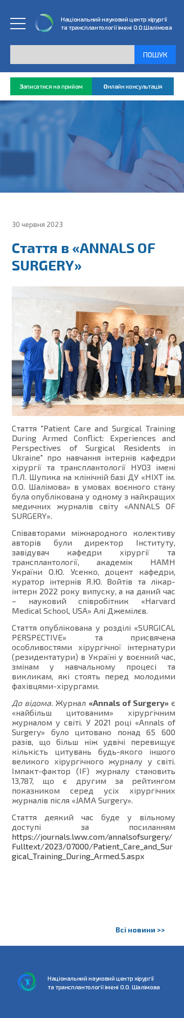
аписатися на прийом (51, 86)
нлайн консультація (133, 86)
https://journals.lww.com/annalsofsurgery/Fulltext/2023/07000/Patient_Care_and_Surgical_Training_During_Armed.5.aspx (92, 846)
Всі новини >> (140, 929)
